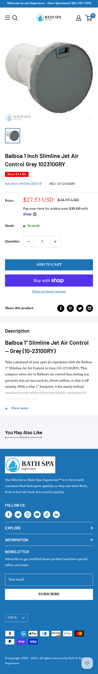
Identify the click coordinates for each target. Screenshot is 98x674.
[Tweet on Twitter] (79, 308)
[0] (89, 18)
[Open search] (15, 18)
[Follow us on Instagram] (27, 514)
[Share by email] (89, 308)
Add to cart (49, 265)
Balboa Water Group (23, 183)
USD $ (12, 617)
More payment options (49, 291)
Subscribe (49, 594)
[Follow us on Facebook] (8, 514)
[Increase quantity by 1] (55, 241)
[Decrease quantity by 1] (28, 241)
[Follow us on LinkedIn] (56, 514)
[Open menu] (7, 17)
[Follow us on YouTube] (37, 514)
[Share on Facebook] (60, 308)
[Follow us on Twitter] (18, 514)
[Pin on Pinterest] (70, 308)
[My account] (78, 18)
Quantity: (12, 241)
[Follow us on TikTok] (46, 514)
